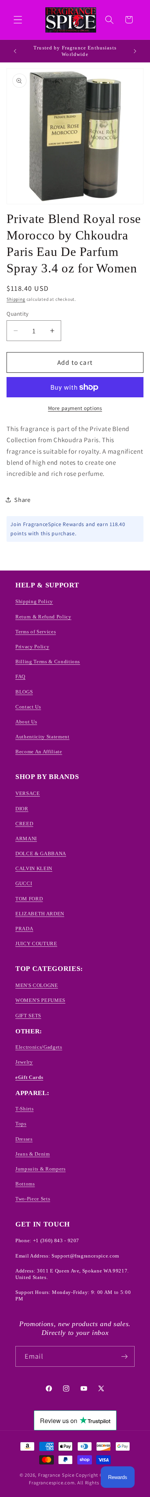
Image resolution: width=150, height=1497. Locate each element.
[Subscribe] (124, 1356)
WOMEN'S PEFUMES (40, 1000)
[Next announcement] (135, 51)
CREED (24, 823)
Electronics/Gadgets (38, 1047)
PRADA (24, 928)
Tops (21, 1123)
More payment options (75, 408)
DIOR (21, 809)
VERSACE (27, 793)
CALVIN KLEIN (33, 868)
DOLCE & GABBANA (40, 853)
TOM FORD (29, 899)
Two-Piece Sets (32, 1199)
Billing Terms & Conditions (47, 661)
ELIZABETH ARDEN (39, 914)
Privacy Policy (32, 646)
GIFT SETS (28, 1015)
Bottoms (25, 1184)
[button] (18, 20)
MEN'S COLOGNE (36, 985)
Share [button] (22, 500)
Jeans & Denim (32, 1154)
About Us (26, 722)
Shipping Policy (34, 601)
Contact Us (28, 707)
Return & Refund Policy (43, 617)
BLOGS (24, 692)
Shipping (16, 299)
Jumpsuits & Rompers (40, 1169)
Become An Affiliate (38, 751)
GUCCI (23, 883)
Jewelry (24, 1062)
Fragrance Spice (56, 1475)
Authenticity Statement (42, 736)
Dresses (24, 1139)
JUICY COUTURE (36, 943)
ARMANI (26, 838)
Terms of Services (35, 632)
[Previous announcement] (15, 51)
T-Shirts (24, 1109)
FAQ (20, 676)
